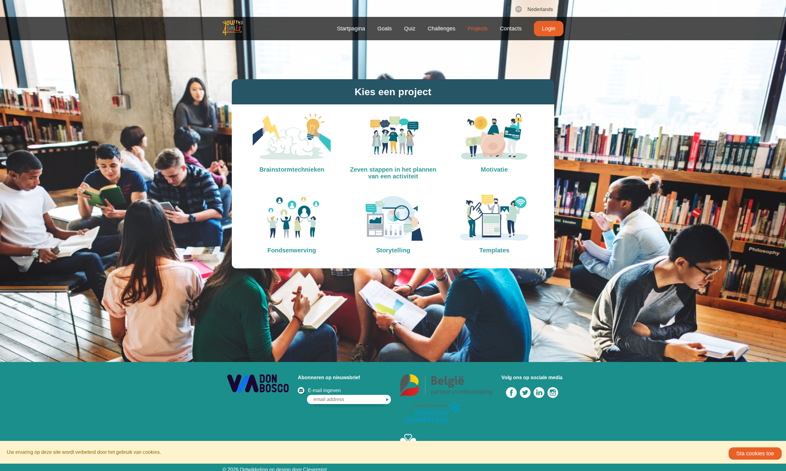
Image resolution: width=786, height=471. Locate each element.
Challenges (441, 28)
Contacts (511, 28)
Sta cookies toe (755, 453)
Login (548, 28)
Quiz (409, 28)
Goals (384, 28)
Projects (478, 28)
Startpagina (351, 28)
